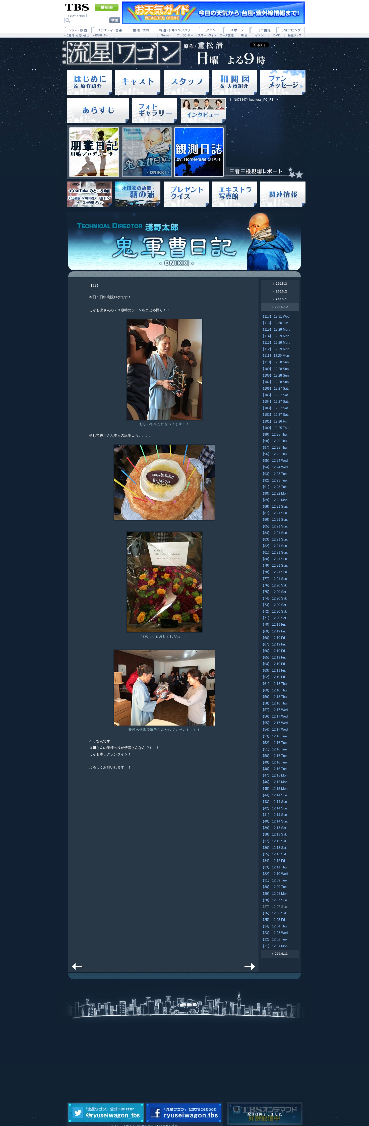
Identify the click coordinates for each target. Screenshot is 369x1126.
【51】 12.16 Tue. (274, 749)
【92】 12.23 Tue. (274, 480)
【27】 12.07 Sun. (274, 907)
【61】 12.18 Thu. (274, 684)
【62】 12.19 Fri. (273, 677)
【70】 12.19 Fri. (273, 624)
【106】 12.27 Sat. (275, 388)
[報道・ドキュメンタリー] (176, 30)
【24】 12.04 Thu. (274, 926)
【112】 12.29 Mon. (275, 349)
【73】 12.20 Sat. (274, 605)
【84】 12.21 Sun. (274, 533)
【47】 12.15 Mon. (274, 775)
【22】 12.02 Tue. (274, 939)
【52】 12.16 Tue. (274, 743)
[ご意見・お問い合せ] (77, 35)
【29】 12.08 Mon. (274, 894)
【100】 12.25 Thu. (275, 428)
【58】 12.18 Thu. (274, 703)
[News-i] (165, 35)
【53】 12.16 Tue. (274, 736)
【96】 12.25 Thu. (274, 454)
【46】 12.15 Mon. (274, 782)
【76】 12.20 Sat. (274, 585)
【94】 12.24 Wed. (275, 467)
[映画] (244, 35)
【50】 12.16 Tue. (274, 756)
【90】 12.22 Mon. (274, 493)
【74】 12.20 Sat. (274, 598)
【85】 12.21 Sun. (274, 526)
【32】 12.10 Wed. (275, 874)
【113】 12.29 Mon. (275, 342)
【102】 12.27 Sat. (275, 415)
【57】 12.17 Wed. (275, 710)
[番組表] (106, 7)
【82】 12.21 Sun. (274, 546)
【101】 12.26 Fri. (274, 421)
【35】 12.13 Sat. (274, 854)
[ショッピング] (291, 30)
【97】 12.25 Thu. (274, 447)
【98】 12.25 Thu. (274, 441)
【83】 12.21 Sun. (274, 539)
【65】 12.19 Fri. (273, 657)
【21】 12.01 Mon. (274, 946)
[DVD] (276, 35)
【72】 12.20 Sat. (274, 611)
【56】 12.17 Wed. (275, 716)
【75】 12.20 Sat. (274, 592)
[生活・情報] (141, 30)
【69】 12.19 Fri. (273, 631)
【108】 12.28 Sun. (275, 375)
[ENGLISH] (101, 35)
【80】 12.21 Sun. (274, 559)
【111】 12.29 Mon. (275, 356)
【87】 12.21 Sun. (274, 513)
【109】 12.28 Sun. (275, 369)
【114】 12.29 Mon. (275, 336)
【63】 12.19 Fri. (273, 670)
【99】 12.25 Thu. (274, 434)
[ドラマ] (78, 30)
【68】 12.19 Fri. (273, 638)
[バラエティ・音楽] (109, 30)
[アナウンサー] (185, 35)
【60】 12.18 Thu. (274, 690)
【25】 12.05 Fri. (273, 920)
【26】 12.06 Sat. (274, 913)
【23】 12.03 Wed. (275, 933)
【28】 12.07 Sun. (274, 900)
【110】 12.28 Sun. (275, 362)
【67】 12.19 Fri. (273, 644)
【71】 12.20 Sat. (274, 618)
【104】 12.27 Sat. (275, 401)
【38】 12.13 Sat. (274, 834)
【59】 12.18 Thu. (274, 697)
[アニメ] (210, 30)
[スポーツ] (236, 30)
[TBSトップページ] (77, 7)
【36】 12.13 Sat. (274, 848)
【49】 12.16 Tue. (274, 762)
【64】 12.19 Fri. (273, 664)
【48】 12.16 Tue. (274, 769)
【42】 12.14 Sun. (274, 808)
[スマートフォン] (207, 35)
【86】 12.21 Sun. (274, 519)
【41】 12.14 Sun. (274, 815)
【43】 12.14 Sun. (274, 802)
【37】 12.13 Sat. (274, 841)
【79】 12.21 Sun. (274, 565)
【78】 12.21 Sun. (274, 572)
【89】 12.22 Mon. (274, 500)
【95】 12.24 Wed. (275, 460)
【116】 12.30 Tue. (275, 323)
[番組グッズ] (294, 35)
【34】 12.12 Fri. (273, 861)
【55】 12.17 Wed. (275, 723)
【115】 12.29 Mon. (275, 329)
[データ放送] (227, 35)
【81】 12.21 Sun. (274, 552)
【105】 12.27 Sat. (275, 395)
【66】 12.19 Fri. (273, 651)
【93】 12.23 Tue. (274, 474)
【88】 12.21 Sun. (274, 506)
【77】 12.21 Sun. (274, 579)
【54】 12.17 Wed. (275, 729)
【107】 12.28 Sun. (275, 382)
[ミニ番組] (263, 30)
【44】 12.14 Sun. (274, 795)
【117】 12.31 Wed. (275, 316)
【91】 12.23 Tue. (274, 487)
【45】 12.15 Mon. (274, 789)
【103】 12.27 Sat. (275, 408)
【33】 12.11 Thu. (274, 867)
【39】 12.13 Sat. (274, 828)
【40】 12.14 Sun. (274, 821)
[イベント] (260, 35)
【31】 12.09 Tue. (274, 880)
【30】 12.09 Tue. (274, 887)
